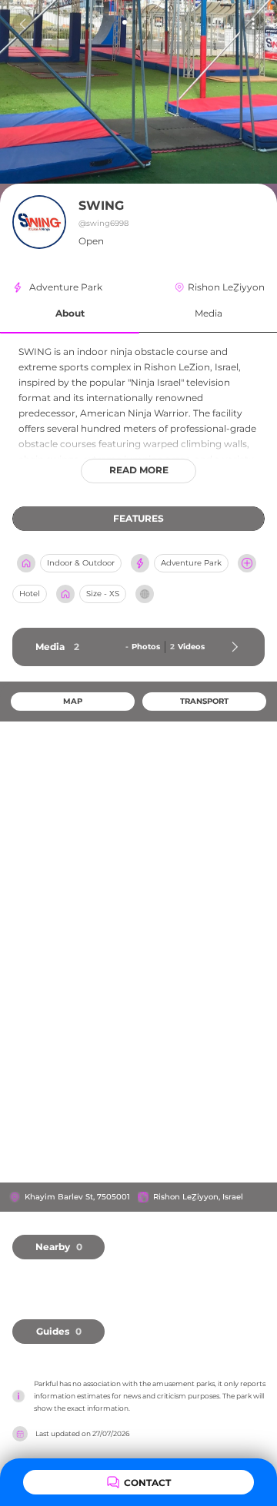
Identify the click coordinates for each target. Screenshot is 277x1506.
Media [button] (208, 313)
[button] (69, 314)
